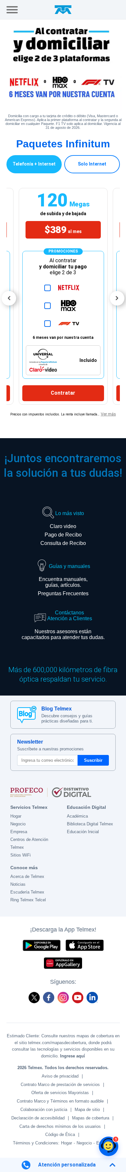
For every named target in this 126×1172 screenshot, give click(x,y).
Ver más (108, 414)
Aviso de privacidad (60, 1076)
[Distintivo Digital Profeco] (63, 792)
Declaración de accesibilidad (38, 1118)
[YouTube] (77, 997)
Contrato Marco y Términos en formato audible (60, 1101)
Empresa (18, 831)
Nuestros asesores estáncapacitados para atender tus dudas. (63, 634)
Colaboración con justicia (43, 1109)
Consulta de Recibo (63, 543)
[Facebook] (48, 997)
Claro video (63, 526)
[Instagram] (63, 997)
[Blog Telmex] (27, 714)
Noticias (18, 884)
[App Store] (85, 945)
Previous (9, 298)
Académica (77, 816)
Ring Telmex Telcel (28, 899)
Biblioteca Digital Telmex (90, 823)
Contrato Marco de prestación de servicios (60, 1084)
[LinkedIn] (92, 997)
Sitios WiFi (20, 855)
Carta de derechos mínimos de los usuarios (60, 1126)
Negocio (18, 823)
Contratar (63, 393)
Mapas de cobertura (90, 1118)
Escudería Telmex (27, 892)
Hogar (15, 816)
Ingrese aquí (72, 1056)
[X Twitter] (34, 997)
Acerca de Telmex (27, 876)
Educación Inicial (83, 831)
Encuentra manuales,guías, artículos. (63, 582)
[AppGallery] (63, 963)
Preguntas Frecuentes (63, 593)
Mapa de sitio (87, 1109)
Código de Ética (60, 1134)
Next (117, 298)
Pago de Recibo (63, 534)
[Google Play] (41, 945)
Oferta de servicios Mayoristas (60, 1092)
